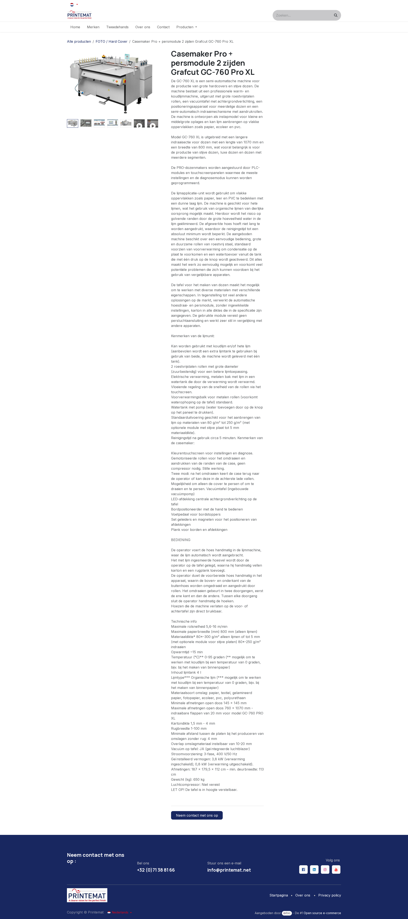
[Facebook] (303, 869)
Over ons (302, 895)
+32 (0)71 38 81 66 (156, 870)
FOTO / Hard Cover (112, 41)
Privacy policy (329, 895)
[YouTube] (336, 869)
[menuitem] (75, 27)
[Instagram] (325, 869)
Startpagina (278, 895)
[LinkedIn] (314, 869)
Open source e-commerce (322, 913)
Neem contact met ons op (197, 815)
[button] (71, 83)
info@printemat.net (229, 870)
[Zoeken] (335, 15)
